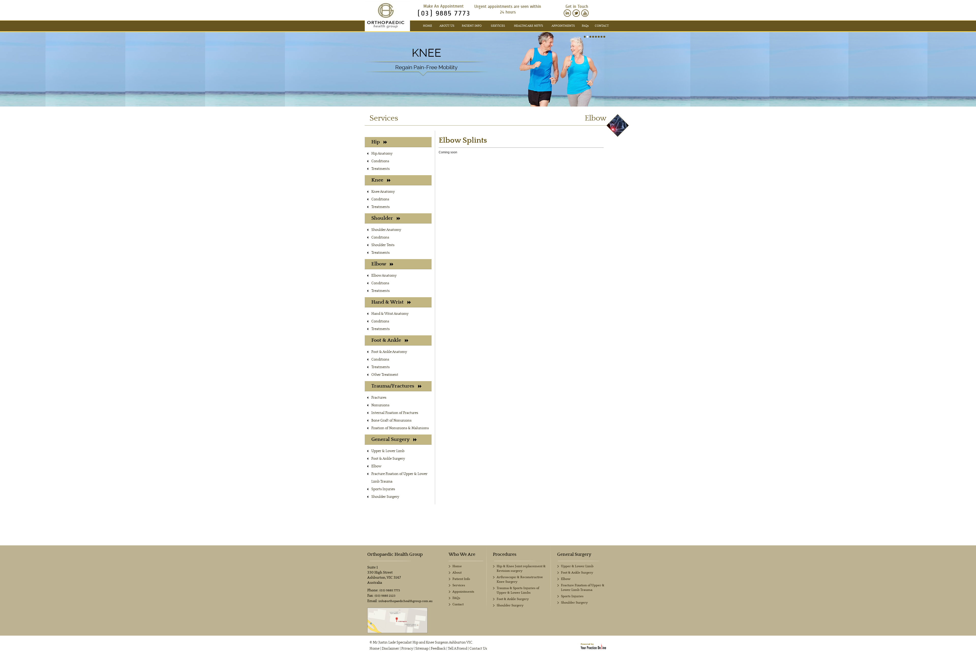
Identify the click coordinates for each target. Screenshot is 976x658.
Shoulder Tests (382, 245)
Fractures (378, 398)
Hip (375, 142)
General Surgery (390, 439)
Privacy (407, 649)
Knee (426, 52)
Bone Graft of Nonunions (391, 420)
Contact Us (478, 649)
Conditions (380, 161)
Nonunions (380, 405)
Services (498, 25)
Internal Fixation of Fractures (394, 413)
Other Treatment (384, 375)
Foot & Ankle (386, 340)
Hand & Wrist (387, 302)
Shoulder (382, 218)
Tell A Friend (457, 649)
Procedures (504, 554)
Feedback (438, 649)
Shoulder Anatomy (386, 230)
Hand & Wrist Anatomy (389, 314)
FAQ (585, 25)
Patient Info (472, 25)
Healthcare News (528, 25)
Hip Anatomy (381, 154)
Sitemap (422, 649)
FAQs (456, 598)
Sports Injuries (383, 489)
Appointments (563, 25)
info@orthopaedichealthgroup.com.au (405, 601)
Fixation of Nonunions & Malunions (400, 428)
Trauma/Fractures (392, 386)
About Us (446, 25)
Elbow (378, 264)
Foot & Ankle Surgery (388, 459)
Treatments (380, 169)
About (457, 573)
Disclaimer (390, 649)
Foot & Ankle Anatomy (389, 352)
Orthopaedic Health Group (395, 554)
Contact (602, 25)
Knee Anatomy (383, 192)
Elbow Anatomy (383, 276)
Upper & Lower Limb (387, 451)
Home (427, 25)
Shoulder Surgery (385, 497)
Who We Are (462, 554)
